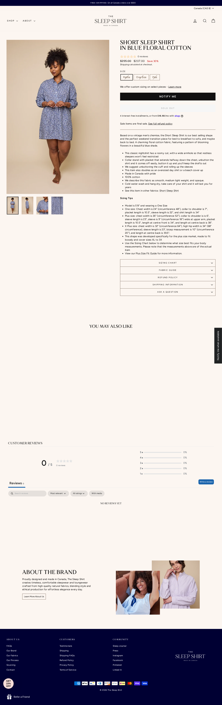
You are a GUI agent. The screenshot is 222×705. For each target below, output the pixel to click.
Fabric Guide (168, 270)
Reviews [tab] (16, 483)
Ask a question (167, 292)
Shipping (124, 64)
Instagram (118, 655)
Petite (126, 77)
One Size (141, 77)
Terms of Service (68, 670)
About (28, 21)
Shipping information (168, 284)
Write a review (206, 482)
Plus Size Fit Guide (146, 253)
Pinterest (117, 665)
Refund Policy (168, 277)
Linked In (117, 670)
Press (115, 650)
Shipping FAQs (67, 655)
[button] (163, 452)
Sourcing (11, 665)
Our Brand (11, 650)
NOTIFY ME (167, 96)
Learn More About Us (34, 596)
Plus (154, 77)
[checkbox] (96, 493)
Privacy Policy (67, 665)
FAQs (9, 646)
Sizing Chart (168, 263)
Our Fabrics (12, 655)
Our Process (13, 660)
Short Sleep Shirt (169, 190)
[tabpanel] (111, 514)
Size (123, 71)
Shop (11, 21)
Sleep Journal (119, 646)
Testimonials (66, 646)
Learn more (174, 86)
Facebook (118, 660)
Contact (11, 670)
